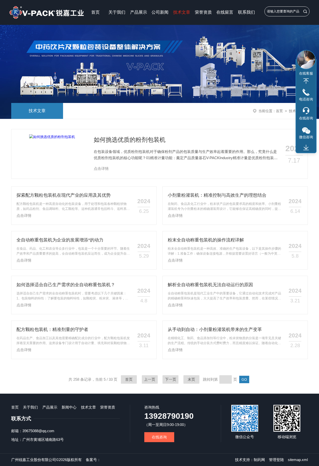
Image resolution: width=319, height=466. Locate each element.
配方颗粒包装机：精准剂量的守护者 (52, 329)
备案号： (93, 460)
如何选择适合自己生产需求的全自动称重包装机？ (65, 284)
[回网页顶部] (306, 81)
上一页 (149, 379)
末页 (191, 379)
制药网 (259, 460)
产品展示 (138, 12)
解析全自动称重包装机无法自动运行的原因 (210, 284)
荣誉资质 (203, 12)
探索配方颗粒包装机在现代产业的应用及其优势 (63, 195)
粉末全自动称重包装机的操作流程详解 (206, 239)
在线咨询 (159, 437)
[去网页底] (306, 148)
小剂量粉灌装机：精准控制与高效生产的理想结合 (217, 195)
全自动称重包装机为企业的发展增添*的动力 (59, 239)
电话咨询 (306, 99)
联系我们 (246, 12)
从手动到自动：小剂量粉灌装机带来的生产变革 (215, 329)
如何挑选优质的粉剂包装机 (129, 139)
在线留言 (224, 12)
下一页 (170, 379)
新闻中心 (69, 407)
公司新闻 (160, 12)
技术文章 (181, 12)
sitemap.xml (298, 460)
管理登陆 (276, 460)
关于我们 (116, 12)
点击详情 (101, 168)
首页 (95, 12)
